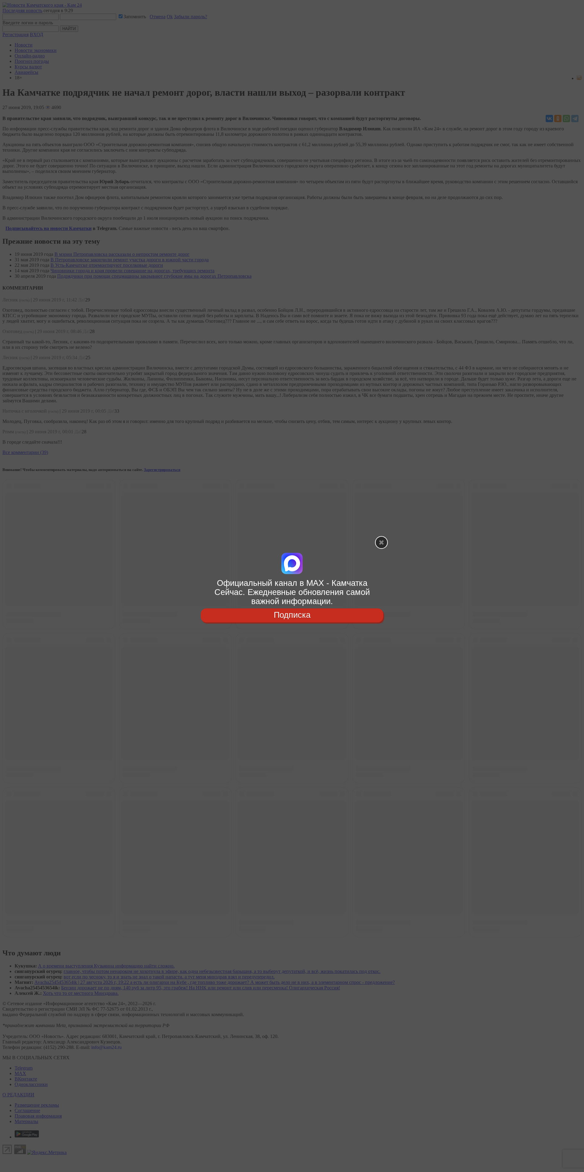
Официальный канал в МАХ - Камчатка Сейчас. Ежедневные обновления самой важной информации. (292, 592)
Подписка (292, 615)
